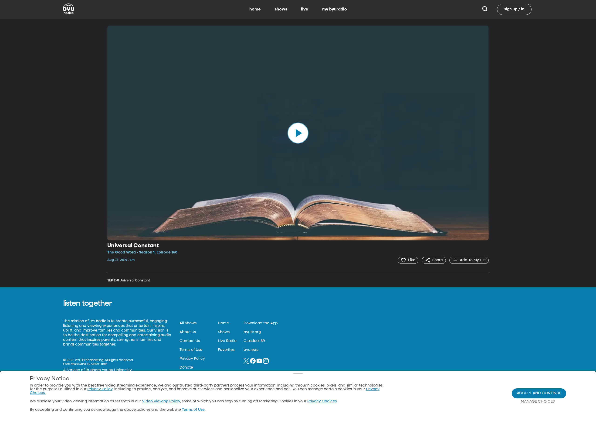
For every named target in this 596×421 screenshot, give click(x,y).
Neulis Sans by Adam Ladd (89, 364)
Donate (186, 368)
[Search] (484, 9)
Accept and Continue (539, 393)
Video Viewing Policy (161, 401)
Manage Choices (538, 402)
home (255, 9)
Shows (224, 332)
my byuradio (334, 9)
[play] (298, 133)
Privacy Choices (322, 401)
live (304, 9)
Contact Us (189, 341)
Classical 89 (254, 341)
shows (281, 9)
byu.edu (251, 350)
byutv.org (252, 332)
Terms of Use (190, 350)
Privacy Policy (192, 359)
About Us (187, 332)
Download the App (261, 323)
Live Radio (227, 341)
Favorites (226, 350)
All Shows (187, 323)
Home (223, 323)
